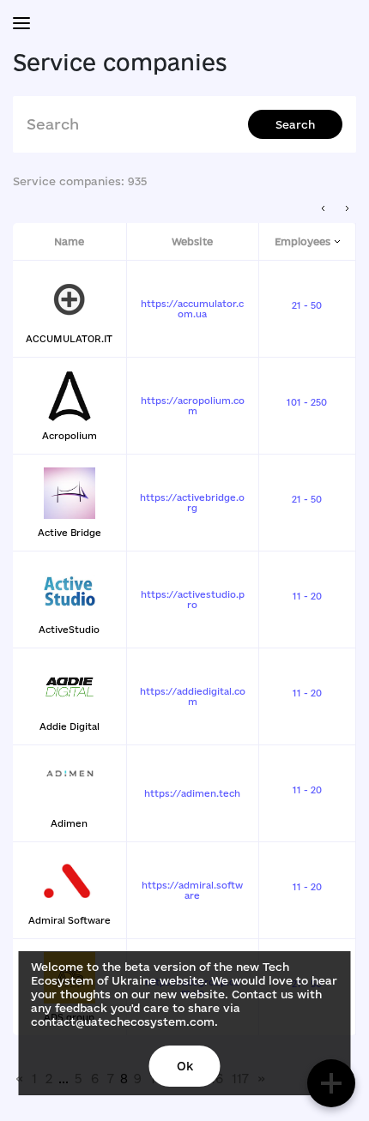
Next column (347, 209)
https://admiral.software (192, 890)
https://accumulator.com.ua (192, 308)
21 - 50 (307, 305)
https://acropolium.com (193, 405)
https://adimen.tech (192, 793)
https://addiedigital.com (192, 696)
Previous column (324, 209)
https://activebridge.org (192, 502)
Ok (185, 1066)
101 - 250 (307, 402)
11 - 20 (307, 596)
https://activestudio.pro (193, 599)
